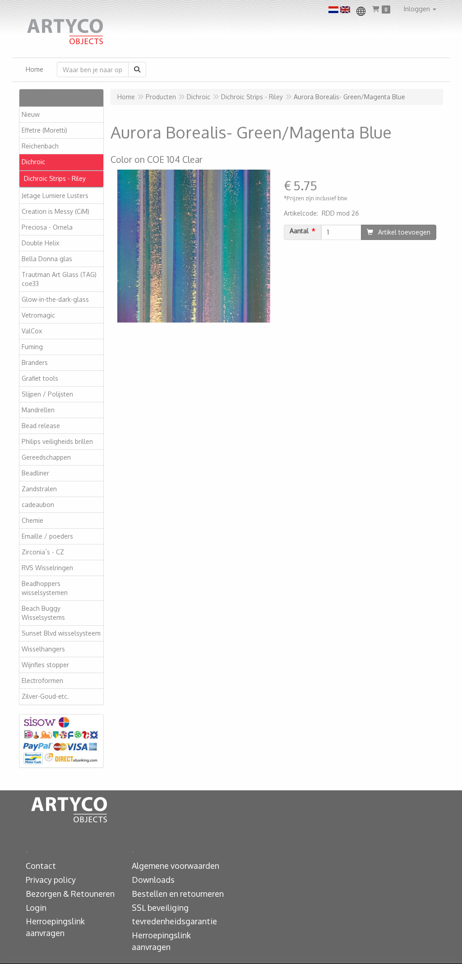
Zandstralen (39, 489)
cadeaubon (38, 504)
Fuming (32, 347)
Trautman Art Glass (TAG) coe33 (59, 279)
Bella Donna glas (47, 259)
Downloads (153, 880)
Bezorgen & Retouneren (70, 894)
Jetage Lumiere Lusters (55, 195)
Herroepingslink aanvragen (55, 927)
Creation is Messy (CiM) (55, 211)
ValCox (32, 331)
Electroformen (42, 680)
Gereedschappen (46, 457)
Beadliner (35, 473)
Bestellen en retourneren (178, 894)
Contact (41, 866)
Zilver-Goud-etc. (45, 696)
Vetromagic (38, 315)
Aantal (299, 231)
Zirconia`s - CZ (43, 552)
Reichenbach (40, 146)
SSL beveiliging (160, 908)
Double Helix (40, 243)
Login (36, 908)
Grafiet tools (40, 378)
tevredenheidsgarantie (174, 921)
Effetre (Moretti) (44, 130)
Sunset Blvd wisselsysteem (61, 633)
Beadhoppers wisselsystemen (45, 588)
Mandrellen (38, 410)
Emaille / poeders (47, 536)
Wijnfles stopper (45, 665)
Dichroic (33, 162)
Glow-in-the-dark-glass (55, 299)
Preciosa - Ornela (47, 227)
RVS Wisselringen (47, 568)
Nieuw (31, 114)
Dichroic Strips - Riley (55, 178)
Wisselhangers (43, 649)
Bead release (41, 425)
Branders (35, 362)
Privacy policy (51, 880)
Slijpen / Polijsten (47, 394)
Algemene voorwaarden (175, 866)
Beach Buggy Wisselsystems (43, 612)
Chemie (32, 520)
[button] (420, 9)
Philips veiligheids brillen (57, 441)
